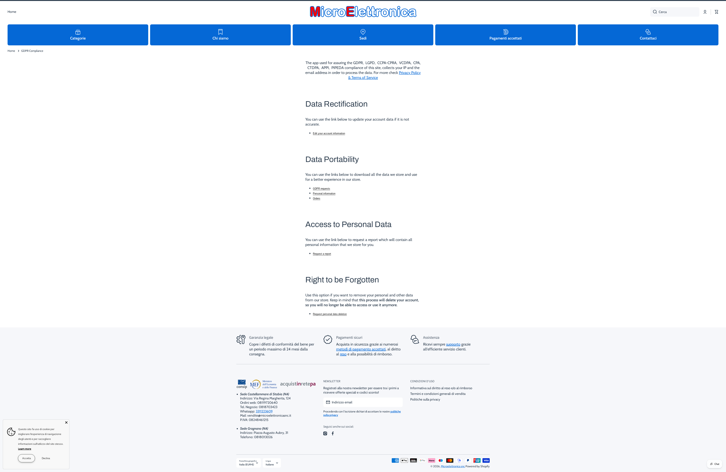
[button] (716, 12)
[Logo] (363, 12)
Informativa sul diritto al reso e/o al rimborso (441, 388)
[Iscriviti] (398, 402)
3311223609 (264, 411)
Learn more (24, 448)
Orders (316, 198)
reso (343, 354)
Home (11, 51)
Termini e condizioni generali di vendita (437, 394)
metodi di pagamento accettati (361, 349)
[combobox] (674, 12)
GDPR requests (321, 188)
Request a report (322, 253)
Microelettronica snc (453, 466)
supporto (453, 344)
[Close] (66, 422)
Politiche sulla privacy (425, 399)
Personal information (324, 193)
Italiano (270, 464)
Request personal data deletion (330, 314)
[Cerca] (653, 12)
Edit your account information (329, 133)
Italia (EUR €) (246, 464)
